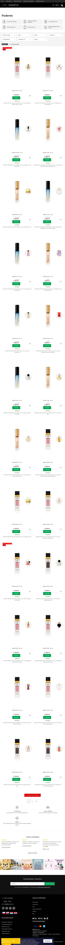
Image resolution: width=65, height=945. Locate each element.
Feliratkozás (50, 883)
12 (36, 801)
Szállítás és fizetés (40, 1)
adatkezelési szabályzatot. (44, 887)
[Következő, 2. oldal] (32, 801)
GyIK (2, 1)
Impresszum (35, 904)
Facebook (3, 908)
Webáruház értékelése (29, 1)
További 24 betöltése (32, 795)
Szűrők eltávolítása (15, 44)
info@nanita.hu (8, 904)
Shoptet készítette (59, 941)
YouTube (13, 908)
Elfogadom (48, 941)
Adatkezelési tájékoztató (7, 922)
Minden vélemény (32, 853)
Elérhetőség (8, 1)
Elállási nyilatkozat (6, 933)
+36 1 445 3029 (8, 898)
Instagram (6, 908)
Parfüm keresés (17, 1)
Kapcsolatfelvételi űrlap (7, 929)
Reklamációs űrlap (6, 931)
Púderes (4, 44)
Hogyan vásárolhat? (36, 909)
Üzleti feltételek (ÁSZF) (7, 924)
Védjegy (34, 911)
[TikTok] (10, 908)
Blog (33, 913)
